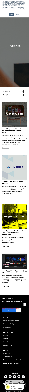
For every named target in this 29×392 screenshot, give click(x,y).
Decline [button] (17, 14)
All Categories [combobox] (6, 91)
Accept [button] (11, 14)
